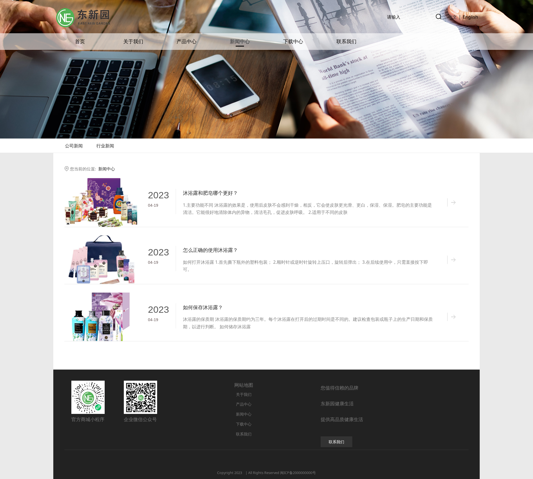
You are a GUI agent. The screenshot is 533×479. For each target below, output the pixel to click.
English (470, 17)
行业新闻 (105, 146)
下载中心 (293, 41)
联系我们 (346, 41)
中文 (452, 17)
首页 (80, 41)
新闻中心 (240, 41)
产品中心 (187, 41)
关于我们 (133, 41)
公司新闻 (74, 146)
